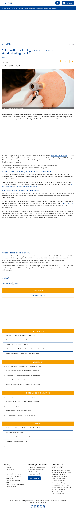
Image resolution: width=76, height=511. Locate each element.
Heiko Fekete (5, 57)
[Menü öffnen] (57, 3)
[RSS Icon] (38, 506)
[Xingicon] (40, 506)
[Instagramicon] (35, 506)
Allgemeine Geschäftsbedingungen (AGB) (13, 480)
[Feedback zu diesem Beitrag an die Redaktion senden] (72, 61)
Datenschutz (55, 500)
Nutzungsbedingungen (42, 500)
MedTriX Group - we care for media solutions (15, 485)
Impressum (29, 500)
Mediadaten (10, 470)
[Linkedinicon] (43, 506)
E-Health (16, 283)
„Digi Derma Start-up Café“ (59, 156)
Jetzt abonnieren (37, 295)
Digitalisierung (7, 283)
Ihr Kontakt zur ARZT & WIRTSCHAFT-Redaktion (13, 475)
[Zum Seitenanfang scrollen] (72, 507)
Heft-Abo (63, 500)
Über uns (9, 467)
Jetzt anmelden (34, 478)
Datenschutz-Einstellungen (38, 502)
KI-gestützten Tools (67, 203)
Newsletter (9, 472)
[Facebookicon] (32, 506)
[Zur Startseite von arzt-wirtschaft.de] (7, 3)
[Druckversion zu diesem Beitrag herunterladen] (61, 61)
